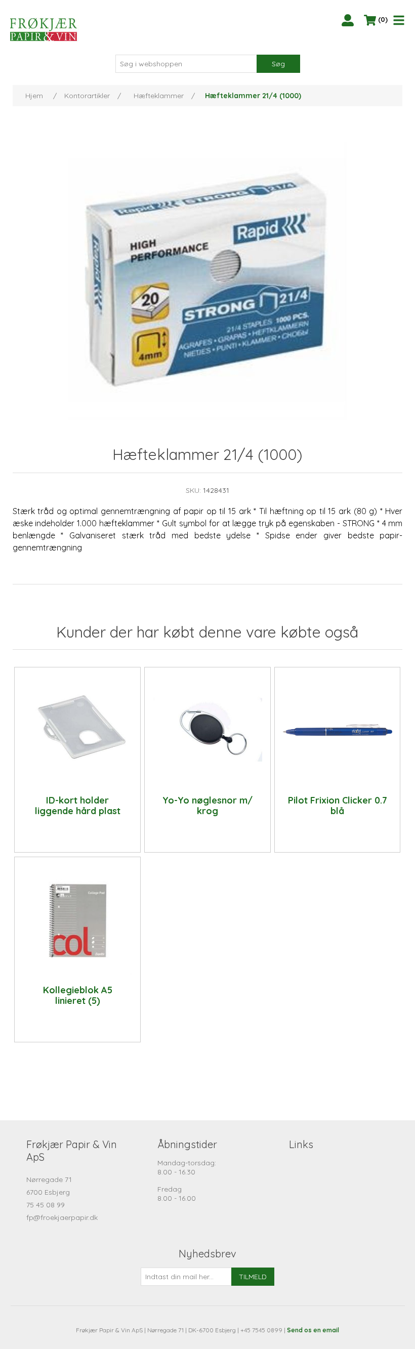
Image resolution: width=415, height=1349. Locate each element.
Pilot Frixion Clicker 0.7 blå (337, 806)
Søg (278, 63)
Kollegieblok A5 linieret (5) (77, 995)
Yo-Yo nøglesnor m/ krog (207, 806)
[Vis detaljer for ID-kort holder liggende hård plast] (77, 729)
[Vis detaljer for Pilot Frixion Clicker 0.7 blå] (337, 729)
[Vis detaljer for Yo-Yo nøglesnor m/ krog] (207, 729)
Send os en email (313, 1330)
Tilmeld (253, 1276)
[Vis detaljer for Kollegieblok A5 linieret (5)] (77, 919)
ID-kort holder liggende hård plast (77, 806)
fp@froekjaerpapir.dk (62, 1217)
